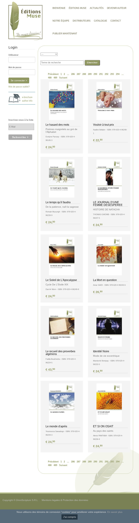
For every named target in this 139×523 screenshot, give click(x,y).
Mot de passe (14, 67)
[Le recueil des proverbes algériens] (61, 327)
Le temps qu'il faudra (58, 202)
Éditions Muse (77, 8)
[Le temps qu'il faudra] (61, 178)
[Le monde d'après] (61, 402)
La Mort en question (105, 280)
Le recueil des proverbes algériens (60, 352)
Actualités (97, 8)
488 (50, 77)
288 (84, 74)
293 (112, 74)
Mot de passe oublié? (18, 86)
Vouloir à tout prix (103, 124)
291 (101, 74)
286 (73, 74)
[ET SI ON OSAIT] (109, 402)
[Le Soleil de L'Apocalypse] (61, 256)
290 (95, 74)
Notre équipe (61, 21)
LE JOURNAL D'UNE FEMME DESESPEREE (108, 203)
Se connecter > (19, 80)
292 (106, 74)
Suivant (63, 77)
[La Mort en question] (109, 256)
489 (55, 77)
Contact (116, 21)
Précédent (53, 74)
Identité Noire (101, 351)
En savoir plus (114, 512)
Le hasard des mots (57, 124)
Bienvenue (59, 8)
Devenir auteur (116, 8)
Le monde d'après (56, 426)
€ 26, (98, 292)
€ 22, (98, 140)
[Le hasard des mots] (61, 100)
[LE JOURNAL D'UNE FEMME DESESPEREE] (109, 178)
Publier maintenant (65, 33)
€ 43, (50, 369)
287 (78, 74)
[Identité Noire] (109, 327)
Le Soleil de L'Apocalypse (61, 280)
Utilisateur (13, 55)
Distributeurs (82, 21)
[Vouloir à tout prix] (109, 100)
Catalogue (100, 21)
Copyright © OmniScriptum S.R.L (20, 500)
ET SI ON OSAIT (103, 426)
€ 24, (50, 147)
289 (90, 74)
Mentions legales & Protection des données (65, 500)
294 (118, 74)
